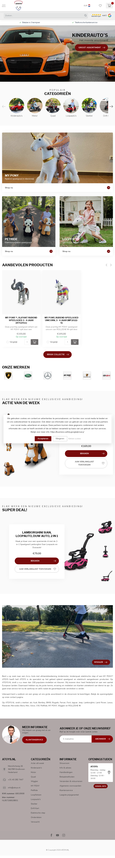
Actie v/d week (37, 763)
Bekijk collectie (56, 354)
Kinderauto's (36, 767)
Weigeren (60, 438)
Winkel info (100, 786)
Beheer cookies (74, 438)
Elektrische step (38, 813)
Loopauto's (36, 799)
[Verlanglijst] (100, 5)
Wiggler (34, 781)
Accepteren (43, 438)
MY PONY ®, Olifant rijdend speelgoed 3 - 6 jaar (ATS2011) (21, 320)
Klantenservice (34, 739)
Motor (33, 772)
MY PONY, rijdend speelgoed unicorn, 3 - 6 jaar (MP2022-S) (61, 320)
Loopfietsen (36, 794)
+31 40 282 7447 (15, 779)
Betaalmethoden (67, 776)
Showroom (64, 763)
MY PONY (35, 785)
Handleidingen (66, 772)
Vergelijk (13, 342)
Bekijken (84, 453)
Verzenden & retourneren (71, 781)
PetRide (34, 790)
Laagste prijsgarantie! (69, 794)
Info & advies (65, 767)
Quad (33, 776)
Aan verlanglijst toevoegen (84, 463)
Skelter (34, 803)
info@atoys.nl (14, 787)
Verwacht (35, 822)
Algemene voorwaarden (70, 785)
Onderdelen (36, 817)
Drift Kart (35, 808)
